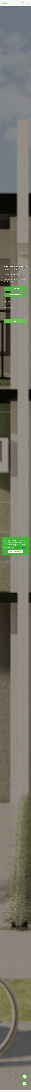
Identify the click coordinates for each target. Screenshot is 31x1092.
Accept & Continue (15, 551)
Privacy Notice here (20, 548)
